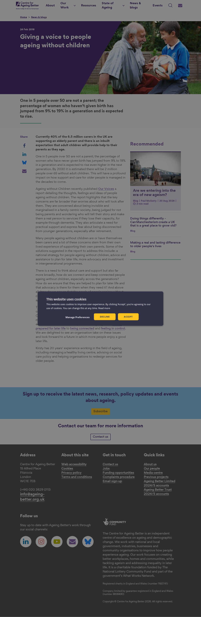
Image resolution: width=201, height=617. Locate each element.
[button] (77, 317)
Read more (104, 308)
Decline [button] (105, 316)
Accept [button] (128, 316)
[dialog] (100, 308)
